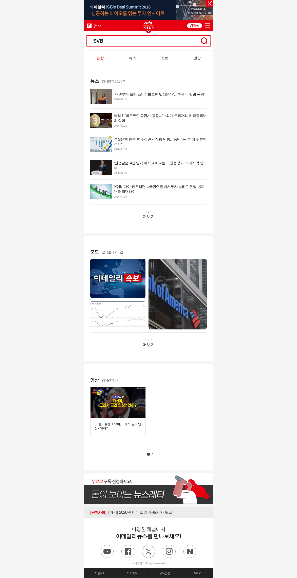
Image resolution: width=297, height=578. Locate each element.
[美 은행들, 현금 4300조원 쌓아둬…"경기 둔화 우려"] (177, 293)
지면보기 (100, 573)
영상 (197, 58)
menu (207, 25)
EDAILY (89, 25)
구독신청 (164, 573)
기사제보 (132, 573)
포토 (164, 58)
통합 (100, 58)
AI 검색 (194, 25)
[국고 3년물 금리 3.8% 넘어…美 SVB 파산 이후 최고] (117, 315)
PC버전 (197, 572)
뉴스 (132, 58)
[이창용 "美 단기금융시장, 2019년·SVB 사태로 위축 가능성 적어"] (117, 278)
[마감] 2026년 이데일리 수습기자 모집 (131, 512)
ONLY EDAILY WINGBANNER (148, 25)
